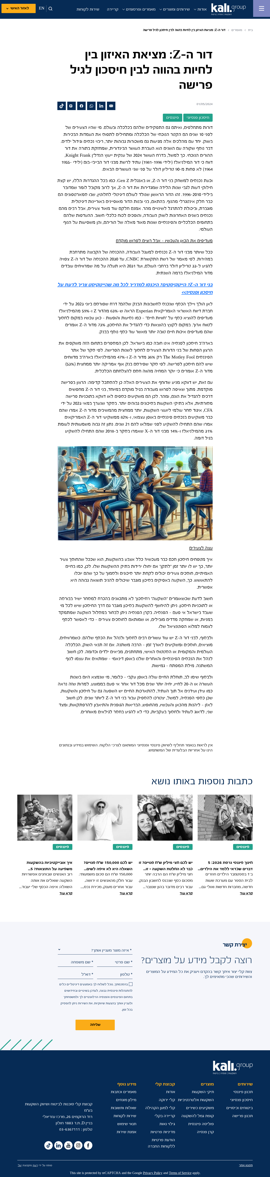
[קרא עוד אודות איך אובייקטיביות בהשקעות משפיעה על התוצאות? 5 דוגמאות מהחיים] (44, 846)
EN (41, 8)
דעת (35, 1165)
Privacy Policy (152, 1173)
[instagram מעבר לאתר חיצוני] (71, 106)
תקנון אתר (246, 1165)
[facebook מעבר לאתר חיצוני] (81, 106)
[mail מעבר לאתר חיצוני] (111, 106)
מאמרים (236, 30)
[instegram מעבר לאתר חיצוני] (78, 1145)
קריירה (112, 9)
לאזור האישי (19, 8)
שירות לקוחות (88, 9)
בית (250, 30)
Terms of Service (180, 1173)
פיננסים (242, 847)
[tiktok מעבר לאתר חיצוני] (61, 106)
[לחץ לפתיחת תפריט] (261, 8)
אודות (202, 9)
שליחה (95, 1025)
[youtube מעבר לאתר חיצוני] (68, 1145)
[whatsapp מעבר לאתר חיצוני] (91, 106)
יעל (20, 1165)
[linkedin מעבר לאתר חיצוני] (101, 106)
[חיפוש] (49, 8)
